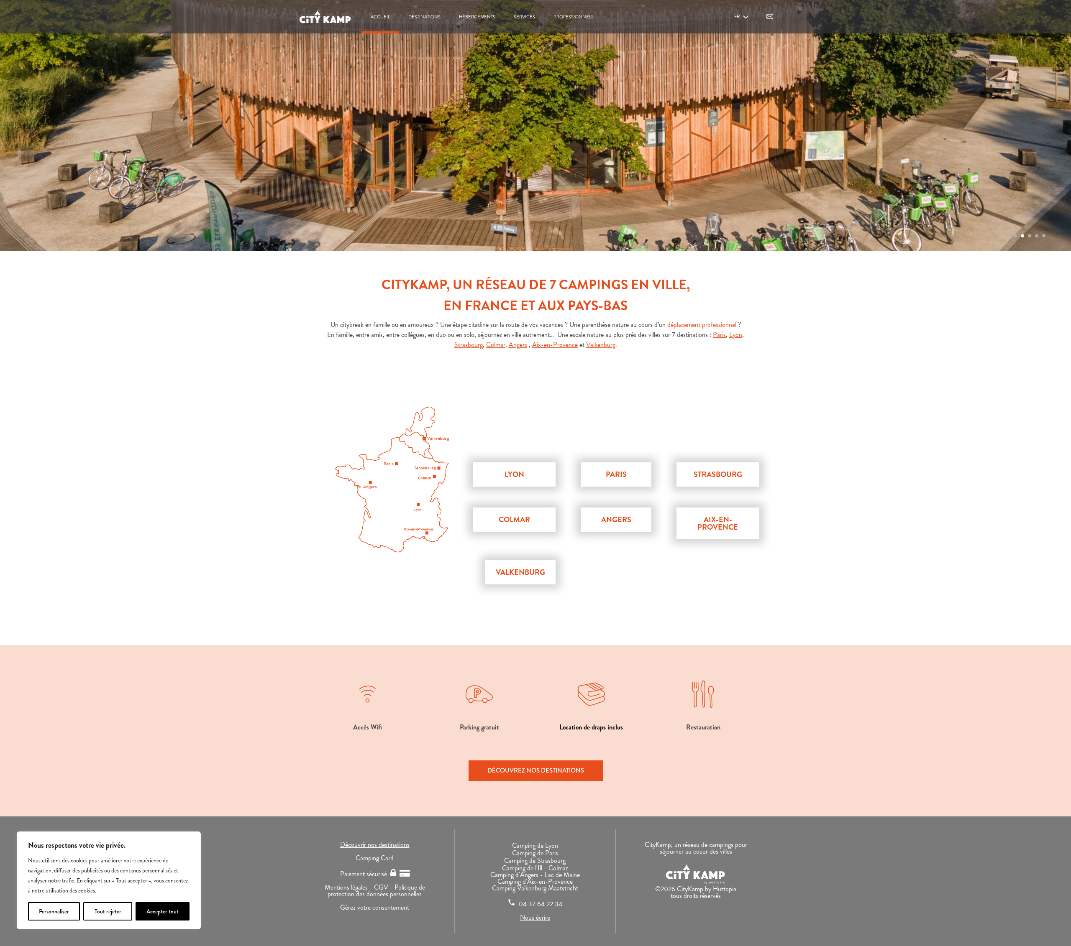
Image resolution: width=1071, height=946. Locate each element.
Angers (518, 344)
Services (524, 16)
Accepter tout (162, 911)
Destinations (424, 16)
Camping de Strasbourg (535, 860)
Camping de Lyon (535, 845)
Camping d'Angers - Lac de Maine (535, 875)
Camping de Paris (535, 853)
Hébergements (477, 16)
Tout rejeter (108, 911)
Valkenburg (600, 344)
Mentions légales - (349, 887)
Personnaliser (54, 911)
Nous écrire (535, 917)
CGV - (384, 887)
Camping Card (375, 858)
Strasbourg (468, 344)
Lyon (735, 334)
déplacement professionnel (701, 324)
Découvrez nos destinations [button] (535, 770)
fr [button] (737, 16)
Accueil (380, 16)
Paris (719, 334)
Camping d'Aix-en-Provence (535, 881)
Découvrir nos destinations (375, 844)
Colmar (495, 344)
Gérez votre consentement (374, 907)
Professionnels (573, 16)
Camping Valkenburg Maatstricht (535, 888)
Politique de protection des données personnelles (376, 890)
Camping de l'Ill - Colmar (535, 868)
